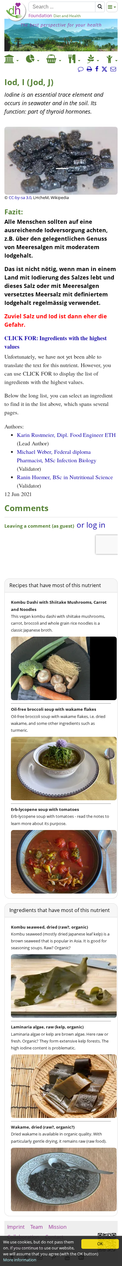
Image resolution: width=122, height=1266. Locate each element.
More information (19, 1260)
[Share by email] (113, 69)
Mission (57, 1226)
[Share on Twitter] (104, 69)
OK (100, 1244)
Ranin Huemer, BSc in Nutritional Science (65, 477)
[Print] (89, 69)
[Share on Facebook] (97, 69)
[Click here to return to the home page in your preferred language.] (15, 19)
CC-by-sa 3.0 (20, 197)
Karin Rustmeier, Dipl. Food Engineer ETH (66, 434)
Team (36, 1226)
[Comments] (80, 69)
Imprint (16, 1226)
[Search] (99, 7)
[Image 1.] (61, 168)
